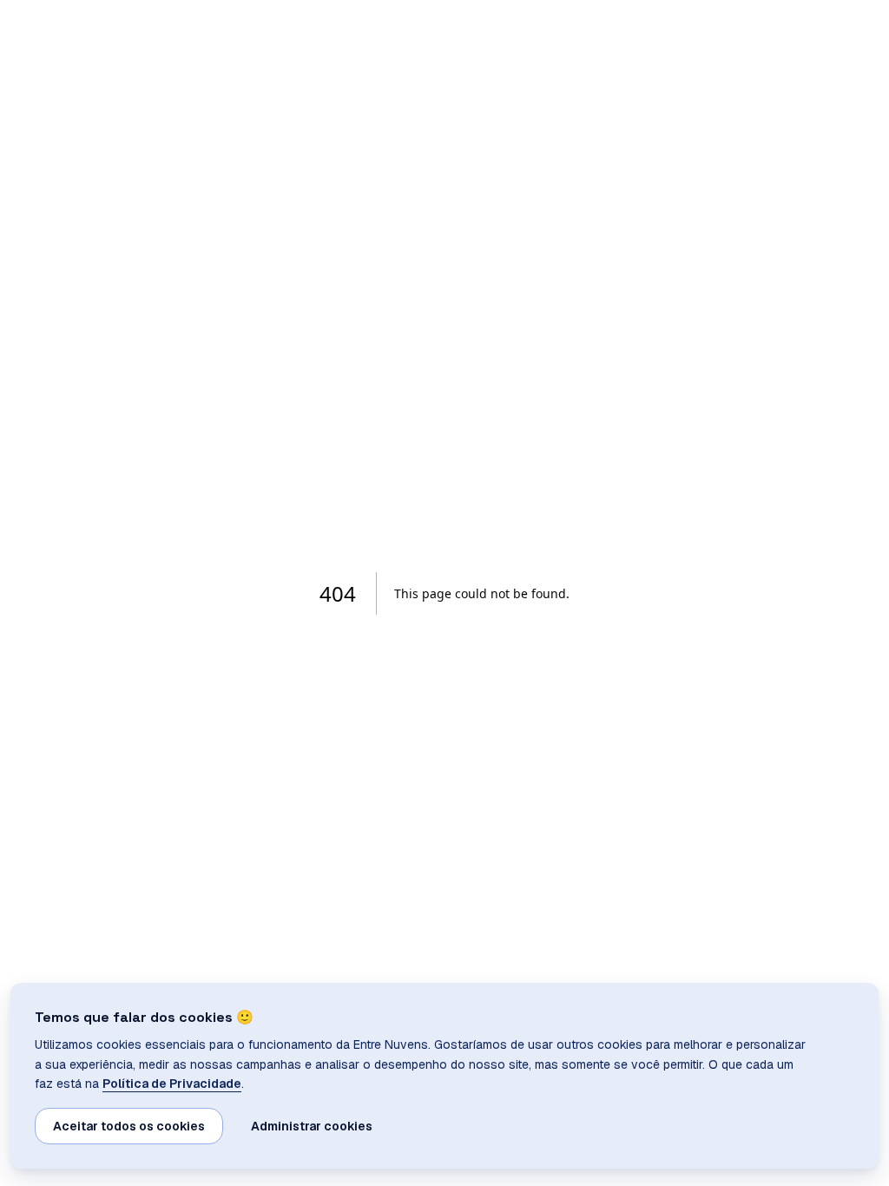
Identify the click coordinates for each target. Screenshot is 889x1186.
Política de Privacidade (171, 1083)
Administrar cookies (311, 1126)
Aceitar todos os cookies (129, 1126)
